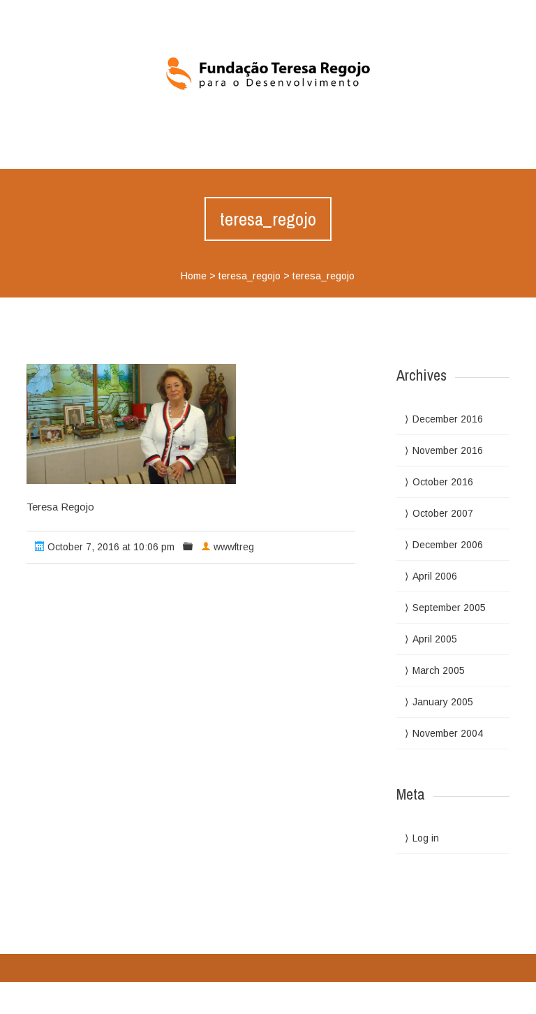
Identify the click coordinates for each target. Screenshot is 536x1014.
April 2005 (434, 639)
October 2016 (442, 481)
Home (194, 275)
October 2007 (442, 513)
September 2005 (449, 607)
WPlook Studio (474, 996)
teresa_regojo (249, 275)
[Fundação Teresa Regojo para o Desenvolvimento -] (268, 73)
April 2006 (434, 576)
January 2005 (442, 701)
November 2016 (447, 450)
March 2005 (438, 670)
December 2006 (447, 544)
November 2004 (447, 733)
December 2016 (447, 419)
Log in (425, 838)
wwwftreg (234, 546)
